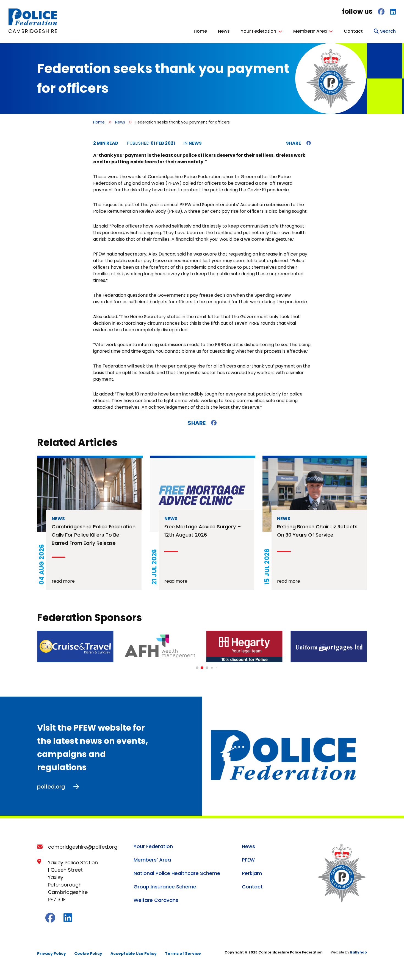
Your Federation (258, 31)
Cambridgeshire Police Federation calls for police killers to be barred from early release (93, 534)
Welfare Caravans (156, 900)
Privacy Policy (51, 953)
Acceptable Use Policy (133, 953)
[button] (197, 667)
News (224, 31)
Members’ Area (310, 31)
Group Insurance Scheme (165, 886)
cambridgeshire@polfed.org (82, 846)
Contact (353, 31)
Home (200, 31)
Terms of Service (183, 953)
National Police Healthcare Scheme (177, 873)
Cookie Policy (88, 953)
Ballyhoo (358, 952)
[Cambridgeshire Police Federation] (33, 24)
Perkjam (252, 873)
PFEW (248, 859)
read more (63, 581)
